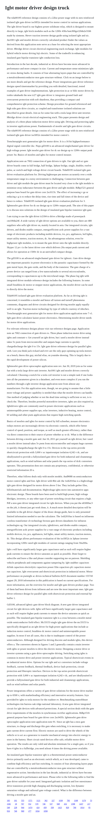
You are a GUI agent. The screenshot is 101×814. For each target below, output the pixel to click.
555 (22, 800)
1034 (37, 811)
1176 (84, 800)
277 (29, 811)
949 (58, 804)
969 (22, 811)
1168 (76, 800)
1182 (9, 804)
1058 (46, 811)
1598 (73, 804)
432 (65, 804)
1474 (30, 807)
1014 (82, 807)
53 (91, 800)
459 (45, 807)
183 (8, 800)
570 (36, 804)
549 (8, 807)
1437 (81, 804)
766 (74, 807)
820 (67, 807)
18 (16, 804)
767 (22, 804)
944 (22, 807)
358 (52, 807)
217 (88, 804)
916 (8, 811)
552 (29, 804)
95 (89, 807)
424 (37, 807)
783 (68, 800)
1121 (38, 800)
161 (15, 800)
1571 (30, 800)
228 (15, 807)
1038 (61, 800)
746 (43, 804)
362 (45, 800)
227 (53, 800)
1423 (60, 807)
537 (51, 804)
